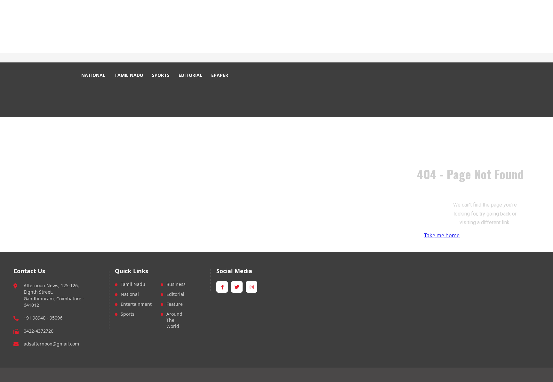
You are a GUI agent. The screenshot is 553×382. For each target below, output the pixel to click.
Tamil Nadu (133, 284)
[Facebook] (140, 57)
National (130, 294)
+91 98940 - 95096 (43, 318)
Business (176, 284)
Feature (174, 304)
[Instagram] (154, 57)
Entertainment (136, 304)
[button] (245, 75)
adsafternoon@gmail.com (51, 344)
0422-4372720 (38, 331)
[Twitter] (147, 57)
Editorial (175, 294)
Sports (127, 314)
